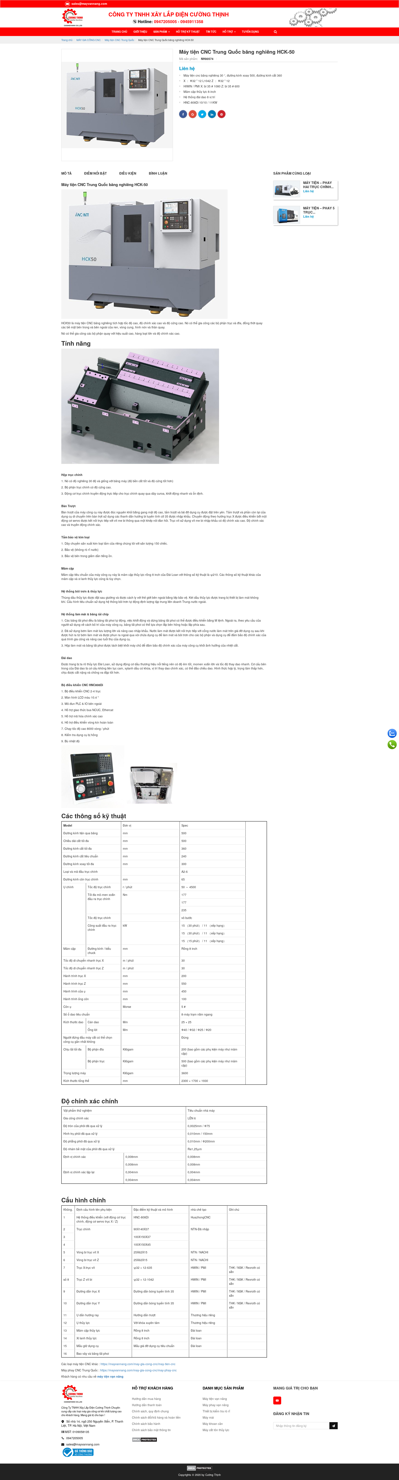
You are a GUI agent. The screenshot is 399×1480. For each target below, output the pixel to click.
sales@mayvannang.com (89, 3)
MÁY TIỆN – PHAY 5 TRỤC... (319, 210)
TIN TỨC (211, 32)
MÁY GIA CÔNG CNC (88, 40)
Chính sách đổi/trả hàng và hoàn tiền (156, 1417)
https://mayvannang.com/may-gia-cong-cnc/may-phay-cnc (138, 1370)
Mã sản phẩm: (189, 59)
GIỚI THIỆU (140, 32)
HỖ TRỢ (228, 32)
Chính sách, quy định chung (150, 1411)
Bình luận (158, 173)
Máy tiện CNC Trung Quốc (119, 40)
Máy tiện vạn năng (215, 1399)
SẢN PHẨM (160, 32)
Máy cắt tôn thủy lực (216, 1430)
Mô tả (66, 173)
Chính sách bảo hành (146, 1424)
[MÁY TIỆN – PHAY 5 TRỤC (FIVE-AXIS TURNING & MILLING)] (286, 214)
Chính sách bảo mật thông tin (151, 1430)
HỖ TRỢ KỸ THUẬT (188, 32)
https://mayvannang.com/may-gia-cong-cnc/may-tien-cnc (138, 1364)
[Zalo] (392, 733)
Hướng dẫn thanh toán (147, 1405)
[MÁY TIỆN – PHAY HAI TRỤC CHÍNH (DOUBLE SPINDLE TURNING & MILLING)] (286, 188)
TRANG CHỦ (119, 32)
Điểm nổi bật (95, 173)
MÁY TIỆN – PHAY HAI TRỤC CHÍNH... (318, 185)
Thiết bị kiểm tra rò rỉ (216, 1411)
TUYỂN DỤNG (250, 32)
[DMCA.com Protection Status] (144, 1439)
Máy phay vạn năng (216, 1405)
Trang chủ (67, 40)
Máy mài (208, 1417)
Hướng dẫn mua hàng (146, 1399)
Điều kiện (127, 173)
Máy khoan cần (213, 1424)
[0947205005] (392, 744)
